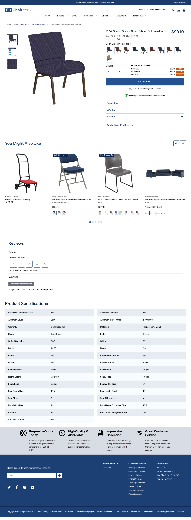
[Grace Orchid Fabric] (109, 50)
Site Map (180, 512)
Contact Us (160, 468)
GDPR (117, 512)
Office (47, 16)
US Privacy (69, 512)
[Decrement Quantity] (108, 71)
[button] (12, 39)
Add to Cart (145, 82)
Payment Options (135, 475)
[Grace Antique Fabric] (169, 50)
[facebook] (17, 487)
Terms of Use (135, 512)
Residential (138, 16)
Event (74, 16)
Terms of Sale (148, 512)
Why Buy (111, 110)
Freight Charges (135, 487)
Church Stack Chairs (20, 24)
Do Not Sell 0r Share (104, 512)
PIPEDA (125, 512)
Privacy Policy (56, 512)
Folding (60, 16)
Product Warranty (135, 494)
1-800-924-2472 (159, 10)
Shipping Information (137, 483)
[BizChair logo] (18, 10)
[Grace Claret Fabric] (152, 50)
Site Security (43, 512)
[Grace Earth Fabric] (118, 50)
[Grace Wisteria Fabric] (178, 50)
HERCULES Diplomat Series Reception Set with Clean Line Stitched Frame (165, 200)
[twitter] (9, 487)
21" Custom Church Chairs (38, 24)
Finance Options (135, 479)
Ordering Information (137, 472)
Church (105, 16)
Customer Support (179, 2)
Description (112, 103)
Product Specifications (118, 125)
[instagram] (25, 487)
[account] (178, 10)
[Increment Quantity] (119, 71)
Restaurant (89, 16)
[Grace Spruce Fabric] (143, 50)
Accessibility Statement (165, 512)
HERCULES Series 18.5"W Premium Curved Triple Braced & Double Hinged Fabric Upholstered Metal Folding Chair (72, 200)
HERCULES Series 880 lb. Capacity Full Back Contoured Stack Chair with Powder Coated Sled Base (118, 200)
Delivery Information (137, 468)
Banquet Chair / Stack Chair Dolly (17, 200)
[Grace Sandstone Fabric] (109, 58)
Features (111, 117)
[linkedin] (32, 487)
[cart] (184, 11)
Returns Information (136, 490)
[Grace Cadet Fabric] (161, 50)
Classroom (121, 16)
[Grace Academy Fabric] (135, 50)
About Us (107, 468)
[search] (173, 10)
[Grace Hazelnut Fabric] (126, 50)
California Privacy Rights (85, 512)
